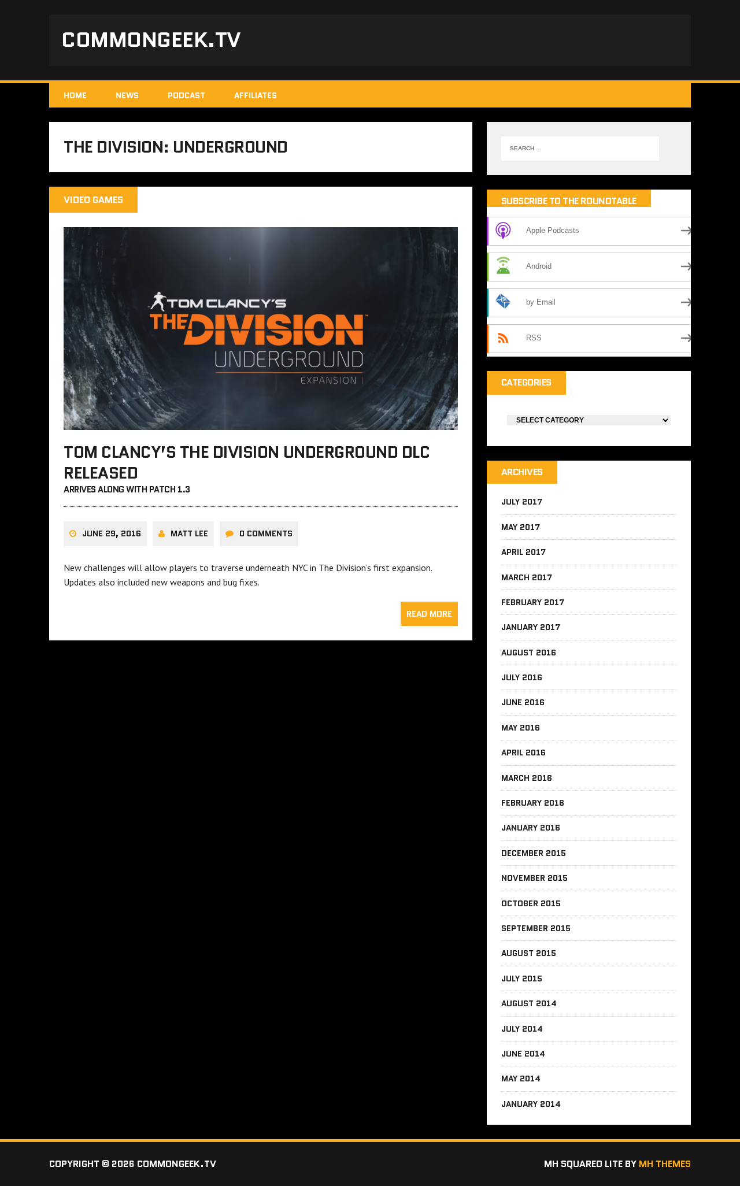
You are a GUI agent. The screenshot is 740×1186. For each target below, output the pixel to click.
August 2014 (529, 1003)
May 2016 (520, 727)
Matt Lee (189, 533)
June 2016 (523, 702)
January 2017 (530, 627)
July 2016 (521, 677)
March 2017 (526, 577)
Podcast (186, 95)
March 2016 (526, 778)
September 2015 (536, 928)
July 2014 (522, 1029)
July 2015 (521, 978)
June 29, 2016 (111, 533)
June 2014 (523, 1053)
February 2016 (532, 803)
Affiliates (255, 95)
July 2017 (521, 501)
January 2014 (531, 1104)
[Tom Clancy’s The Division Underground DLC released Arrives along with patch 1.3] (261, 422)
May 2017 (520, 527)
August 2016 (528, 652)
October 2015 (531, 903)
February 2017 (532, 602)
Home (75, 95)
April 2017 (523, 552)
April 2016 (523, 752)
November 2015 (534, 878)
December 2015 (533, 853)
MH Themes (665, 1163)
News (127, 95)
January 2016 (530, 827)
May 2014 (521, 1078)
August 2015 (528, 953)
